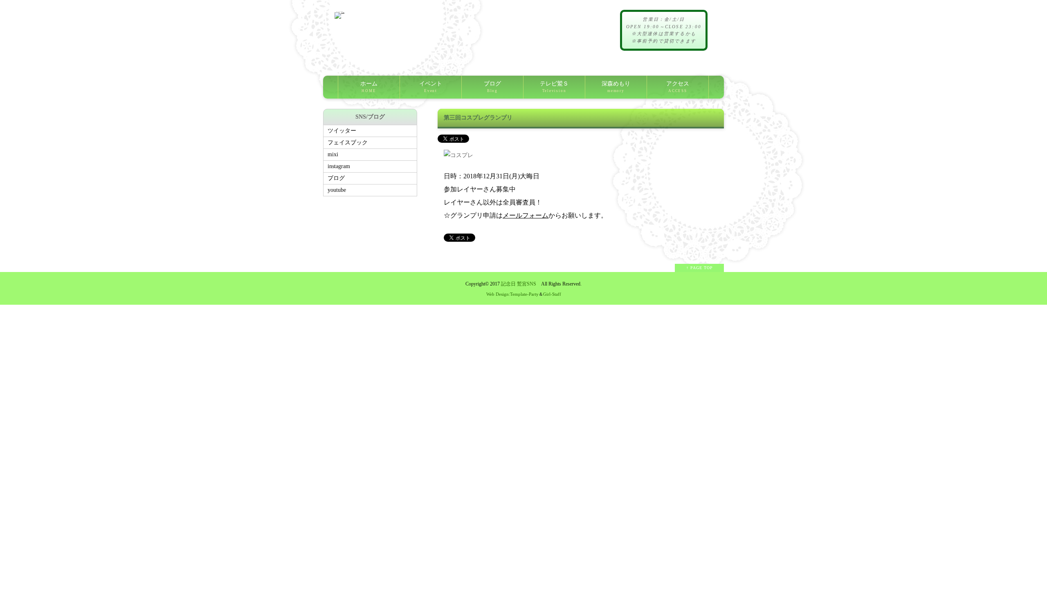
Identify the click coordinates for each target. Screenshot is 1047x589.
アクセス (677, 87)
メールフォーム (525, 215)
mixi (333, 154)
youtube (337, 190)
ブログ (492, 87)
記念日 (508, 284)
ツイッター (342, 131)
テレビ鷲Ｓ (554, 87)
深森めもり (616, 87)
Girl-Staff (552, 294)
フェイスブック (348, 142)
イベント (430, 87)
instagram (339, 166)
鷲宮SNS (526, 284)
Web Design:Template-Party (512, 294)
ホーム (368, 87)
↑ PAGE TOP (699, 267)
